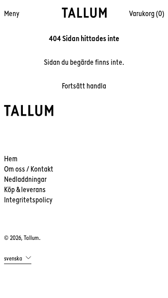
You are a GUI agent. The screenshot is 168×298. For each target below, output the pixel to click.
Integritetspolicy (28, 199)
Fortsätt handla (84, 86)
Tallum (31, 237)
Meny (11, 13)
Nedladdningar (25, 179)
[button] (146, 13)
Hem (10, 158)
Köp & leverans (25, 189)
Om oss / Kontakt (28, 168)
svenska (14, 257)
